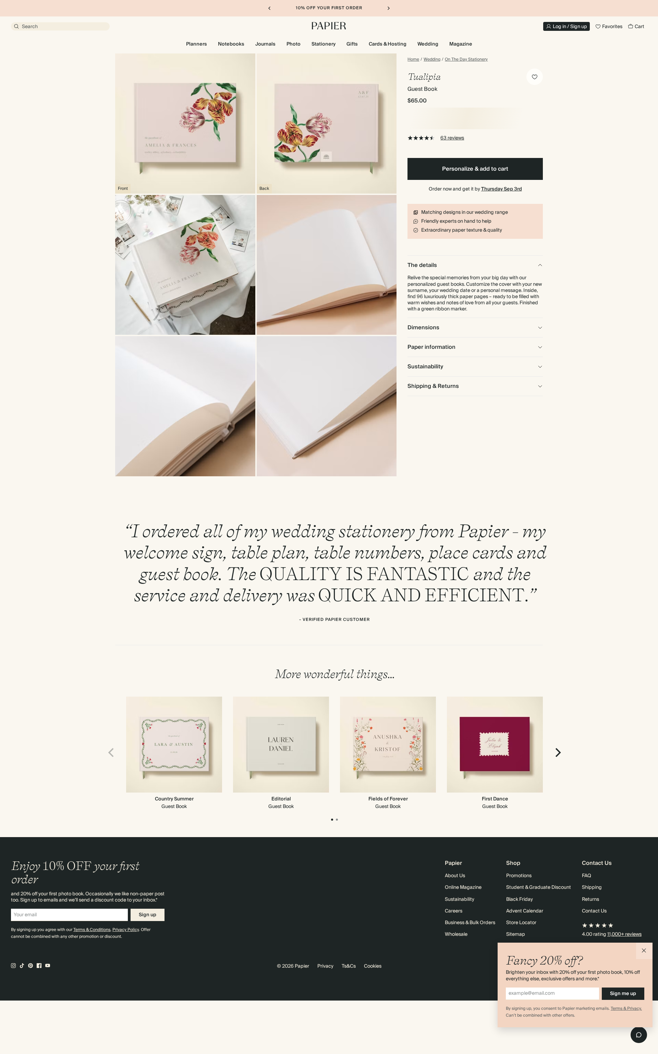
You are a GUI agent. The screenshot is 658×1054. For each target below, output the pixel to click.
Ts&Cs (349, 966)
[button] (644, 951)
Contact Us (594, 911)
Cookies (372, 966)
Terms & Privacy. (626, 1008)
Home (413, 59)
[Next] (557, 752)
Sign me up (623, 994)
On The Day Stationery (466, 59)
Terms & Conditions (91, 929)
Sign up (147, 915)
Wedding (432, 59)
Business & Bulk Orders (470, 923)
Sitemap (515, 934)
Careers (453, 911)
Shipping (592, 887)
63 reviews (452, 138)
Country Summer (174, 799)
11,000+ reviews (624, 934)
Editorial (281, 799)
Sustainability (459, 899)
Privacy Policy (125, 929)
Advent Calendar (524, 911)
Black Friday (519, 899)
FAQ (586, 876)
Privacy (325, 966)
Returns (590, 899)
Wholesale (456, 934)
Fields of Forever (388, 799)
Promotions (519, 876)
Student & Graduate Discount (538, 887)
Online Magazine (463, 887)
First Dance (495, 799)
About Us (455, 876)
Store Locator (521, 923)
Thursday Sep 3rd (501, 189)
